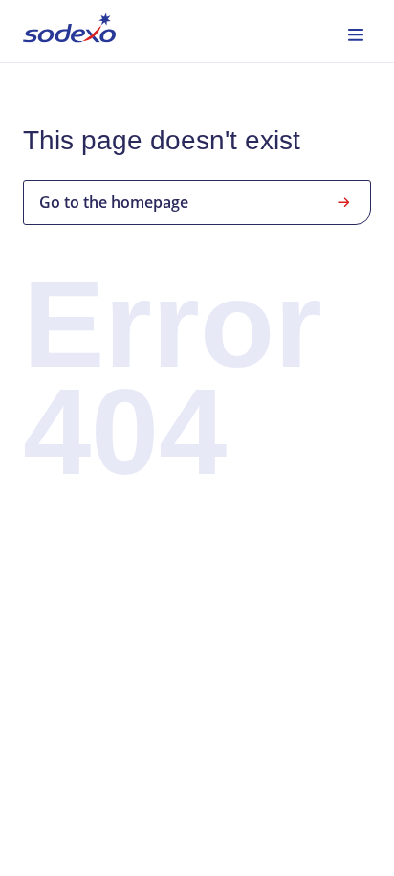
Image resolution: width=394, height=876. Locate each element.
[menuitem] (69, 31)
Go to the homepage (113, 202)
